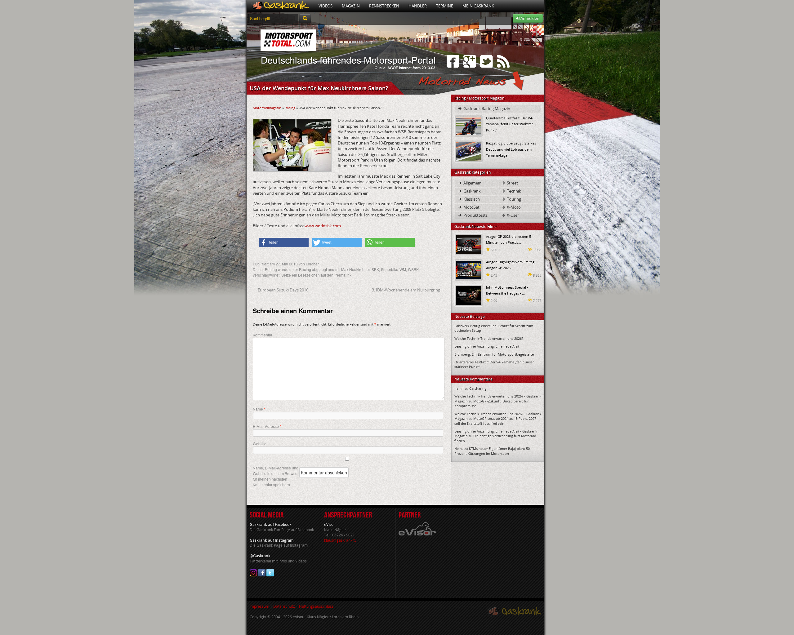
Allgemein (471, 183)
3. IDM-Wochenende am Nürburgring (408, 290)
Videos (325, 6)
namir (459, 388)
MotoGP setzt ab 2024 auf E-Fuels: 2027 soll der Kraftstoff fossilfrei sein (495, 420)
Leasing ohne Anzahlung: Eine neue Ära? (486, 346)
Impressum (259, 606)
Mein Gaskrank (478, 6)
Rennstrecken (384, 6)
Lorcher (312, 263)
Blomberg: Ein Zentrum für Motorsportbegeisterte (494, 354)
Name (259, 409)
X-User (512, 215)
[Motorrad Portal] (280, 6)
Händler (417, 6)
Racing (290, 107)
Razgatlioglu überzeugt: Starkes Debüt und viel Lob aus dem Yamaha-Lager (511, 149)
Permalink (342, 275)
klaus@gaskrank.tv (340, 540)
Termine (444, 6)
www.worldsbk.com (323, 226)
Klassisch (471, 199)
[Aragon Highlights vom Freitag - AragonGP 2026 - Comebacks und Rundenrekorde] (468, 269)
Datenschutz (284, 606)
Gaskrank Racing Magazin (486, 108)
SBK (375, 269)
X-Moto (513, 207)
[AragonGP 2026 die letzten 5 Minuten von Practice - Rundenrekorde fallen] (468, 244)
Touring (513, 199)
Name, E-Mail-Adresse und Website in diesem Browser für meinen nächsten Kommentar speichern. (276, 476)
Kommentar (262, 334)
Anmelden (529, 18)
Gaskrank (471, 191)
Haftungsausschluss (316, 606)
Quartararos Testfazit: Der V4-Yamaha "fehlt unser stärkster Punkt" (509, 124)
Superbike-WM (393, 269)
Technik (513, 191)
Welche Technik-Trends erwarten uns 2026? (488, 338)
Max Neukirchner (355, 269)
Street (512, 183)
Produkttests (475, 215)
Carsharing (477, 388)
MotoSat (471, 207)
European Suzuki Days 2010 (280, 290)
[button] (284, 242)
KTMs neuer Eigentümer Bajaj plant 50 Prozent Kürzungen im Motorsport (492, 450)
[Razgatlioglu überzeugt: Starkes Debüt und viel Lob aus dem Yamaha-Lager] (468, 151)
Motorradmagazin (267, 107)
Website (259, 443)
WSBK (413, 269)
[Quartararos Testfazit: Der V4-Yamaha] (468, 125)
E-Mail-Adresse (267, 426)
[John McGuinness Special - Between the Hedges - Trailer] (468, 295)
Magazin (351, 6)
